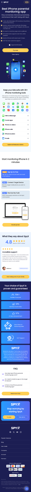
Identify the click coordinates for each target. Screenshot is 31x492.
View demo (15, 54)
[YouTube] (17, 432)
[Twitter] (14, 432)
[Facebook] (10, 432)
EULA (7, 487)
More (19, 484)
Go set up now (15, 225)
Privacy (10, 487)
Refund (14, 487)
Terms (3, 487)
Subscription (14, 488)
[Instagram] (21, 432)
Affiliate (22, 487)
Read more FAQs (15, 393)
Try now (27, 2)
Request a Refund (21, 488)
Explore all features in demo (15, 144)
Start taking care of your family (15, 277)
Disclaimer (8, 488)
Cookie (18, 487)
